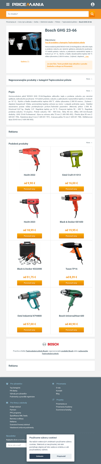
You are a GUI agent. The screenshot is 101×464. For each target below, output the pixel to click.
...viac (86, 56)
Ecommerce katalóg (63, 410)
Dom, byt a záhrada (25, 22)
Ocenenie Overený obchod (20, 425)
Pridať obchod (15, 407)
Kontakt (59, 391)
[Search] (92, 14)
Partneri (13, 410)
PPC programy (15, 413)
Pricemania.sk (11, 22)
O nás (58, 388)
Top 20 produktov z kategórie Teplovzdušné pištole (65, 43)
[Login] (93, 4)
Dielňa (36, 22)
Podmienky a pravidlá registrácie (22, 397)
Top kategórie (15, 388)
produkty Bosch (67, 351)
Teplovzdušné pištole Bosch (37, 351)
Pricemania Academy (64, 407)
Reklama (13, 422)
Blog (57, 394)
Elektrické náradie (47, 22)
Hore (88, 79)
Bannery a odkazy (17, 419)
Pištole (57, 22)
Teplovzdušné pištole (69, 22)
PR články (13, 391)
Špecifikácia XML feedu (19, 416)
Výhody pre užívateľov (18, 394)
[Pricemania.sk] (28, 4)
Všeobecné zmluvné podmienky (22, 428)
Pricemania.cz (61, 404)
